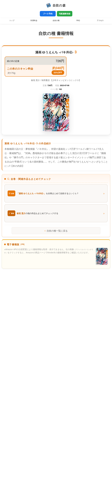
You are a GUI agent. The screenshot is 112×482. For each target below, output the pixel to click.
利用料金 (33, 20)
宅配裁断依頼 (64, 13)
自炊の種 (56, 20)
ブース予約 (48, 13)
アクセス (100, 20)
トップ (11, 20)
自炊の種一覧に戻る (56, 230)
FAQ (78, 20)
